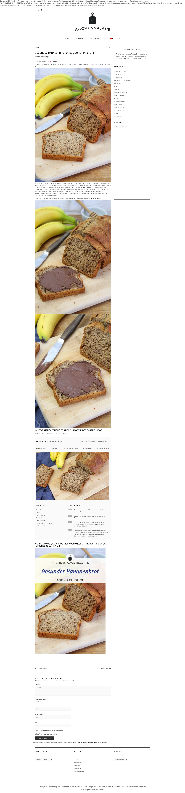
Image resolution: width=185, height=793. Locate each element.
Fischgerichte (118, 83)
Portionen (55, 448)
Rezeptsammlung (96, 38)
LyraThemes (100, 790)
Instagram (38, 10)
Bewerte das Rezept (41, 699)
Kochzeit (84, 448)
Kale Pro (91, 790)
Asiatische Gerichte (120, 71)
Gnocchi (116, 89)
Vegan (116, 113)
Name (36, 706)
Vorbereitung (68, 448)
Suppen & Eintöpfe (119, 101)
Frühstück (117, 86)
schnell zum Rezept (42, 56)
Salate (116, 98)
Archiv (76, 759)
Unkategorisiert (119, 107)
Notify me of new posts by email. (46, 734)
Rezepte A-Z (77, 768)
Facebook (36, 10)
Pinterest (41, 10)
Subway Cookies (42, 668)
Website (37, 722)
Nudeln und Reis (119, 95)
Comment (37, 684)
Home (67, 38)
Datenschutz (77, 762)
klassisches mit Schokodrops (80, 187)
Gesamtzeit (99, 448)
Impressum (77, 765)
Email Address (39, 714)
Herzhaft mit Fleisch (120, 92)
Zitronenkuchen (102, 668)
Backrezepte (80, 38)
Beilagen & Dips (118, 77)
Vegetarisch (117, 116)
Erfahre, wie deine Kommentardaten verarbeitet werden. (89, 742)
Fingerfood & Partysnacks (122, 80)
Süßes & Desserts (119, 104)
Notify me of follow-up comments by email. (49, 730)
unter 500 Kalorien (120, 110)
